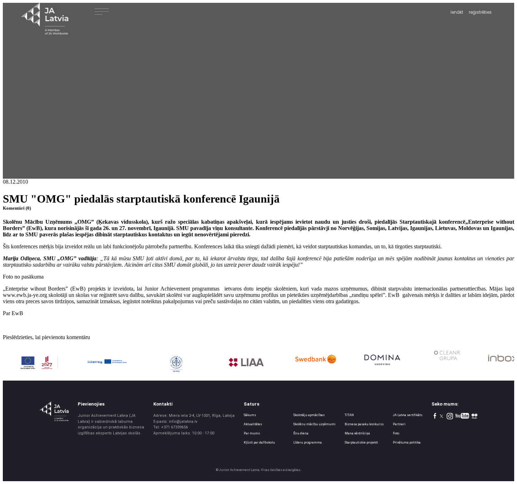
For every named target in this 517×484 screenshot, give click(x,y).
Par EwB (13, 313)
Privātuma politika (407, 442)
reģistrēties (480, 12)
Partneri (399, 424)
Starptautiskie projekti (361, 442)
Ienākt (457, 12)
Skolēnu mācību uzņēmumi (314, 424)
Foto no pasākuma (23, 277)
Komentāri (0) (17, 208)
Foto (396, 433)
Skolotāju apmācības (309, 415)
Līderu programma (307, 442)
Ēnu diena (300, 433)
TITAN (349, 415)
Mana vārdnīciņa (357, 433)
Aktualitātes (253, 424)
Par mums (252, 433)
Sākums (250, 415)
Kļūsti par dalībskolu (259, 442)
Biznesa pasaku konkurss (364, 424)
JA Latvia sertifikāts (407, 415)
